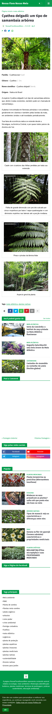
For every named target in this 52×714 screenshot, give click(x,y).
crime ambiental (9, 623)
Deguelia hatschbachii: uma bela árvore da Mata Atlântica (38, 347)
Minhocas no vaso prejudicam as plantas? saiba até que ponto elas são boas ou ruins (38, 499)
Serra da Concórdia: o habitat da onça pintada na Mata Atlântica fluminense (37, 330)
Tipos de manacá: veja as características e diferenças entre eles (38, 516)
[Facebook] (5, 31)
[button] (5, 710)
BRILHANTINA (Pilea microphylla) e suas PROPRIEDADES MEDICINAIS (35, 554)
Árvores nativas (9, 662)
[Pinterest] (26, 311)
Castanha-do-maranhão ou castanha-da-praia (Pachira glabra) (37, 366)
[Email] (32, 311)
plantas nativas (25, 304)
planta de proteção (10, 641)
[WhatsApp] (12, 31)
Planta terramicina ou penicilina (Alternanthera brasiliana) (38, 479)
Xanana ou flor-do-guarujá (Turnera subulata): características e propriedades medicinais (38, 536)
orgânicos (7, 637)
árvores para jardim (10, 666)
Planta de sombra (10, 605)
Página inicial (7, 11)
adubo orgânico (9, 612)
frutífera (6, 630)
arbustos (6, 616)
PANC (5, 601)
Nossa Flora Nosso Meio (15, 3)
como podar (7, 619)
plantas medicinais (10, 651)
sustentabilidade (9, 659)
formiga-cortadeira (10, 626)
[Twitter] (9, 31)
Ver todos (46, 318)
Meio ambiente (9, 598)
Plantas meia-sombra (11, 608)
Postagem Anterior (10, 438)
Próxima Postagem (42, 438)
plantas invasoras (10, 648)
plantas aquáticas (10, 644)
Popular (7, 469)
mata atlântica (18, 11)
